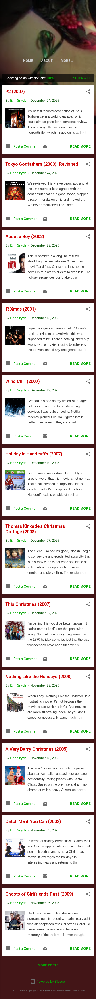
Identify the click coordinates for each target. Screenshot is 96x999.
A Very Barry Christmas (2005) (36, 749)
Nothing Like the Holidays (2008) (38, 676)
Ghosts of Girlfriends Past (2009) (39, 894)
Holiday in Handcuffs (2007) (33, 454)
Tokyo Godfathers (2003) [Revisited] (42, 164)
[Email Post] (45, 148)
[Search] (89, 9)
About (47, 61)
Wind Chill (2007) (22, 381)
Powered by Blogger (50, 981)
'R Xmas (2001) (20, 309)
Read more (80, 146)
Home (28, 61)
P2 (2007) (15, 91)
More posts (48, 965)
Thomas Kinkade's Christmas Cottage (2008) (35, 529)
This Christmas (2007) (28, 604)
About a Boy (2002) (24, 236)
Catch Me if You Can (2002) (33, 821)
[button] (88, 92)
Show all (82, 78)
